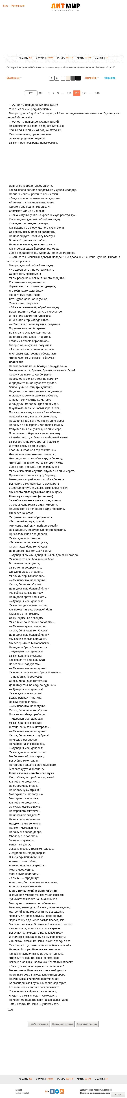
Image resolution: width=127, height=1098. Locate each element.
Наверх (117, 1094)
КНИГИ (61, 58)
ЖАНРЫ (23, 58)
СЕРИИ (81, 58)
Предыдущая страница (62, 1024)
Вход (5, 6)
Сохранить (109, 78)
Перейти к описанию (39, 1024)
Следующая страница (87, 1024)
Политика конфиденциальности (95, 1093)
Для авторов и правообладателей (96, 1090)
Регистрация (17, 6)
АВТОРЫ (41, 58)
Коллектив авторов (53, 68)
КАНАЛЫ (100, 58)
